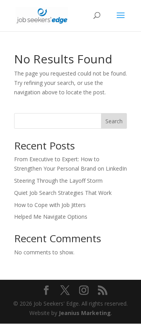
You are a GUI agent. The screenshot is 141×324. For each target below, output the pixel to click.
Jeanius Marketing (85, 313)
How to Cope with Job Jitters (50, 205)
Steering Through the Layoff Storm (58, 180)
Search (114, 121)
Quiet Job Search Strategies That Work (63, 192)
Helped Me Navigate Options (50, 216)
